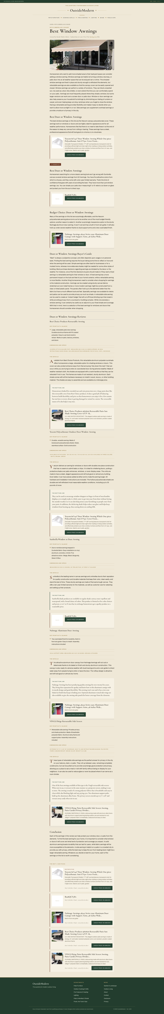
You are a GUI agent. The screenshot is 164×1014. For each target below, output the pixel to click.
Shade (102, 17)
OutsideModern (82, 10)
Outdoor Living (108, 989)
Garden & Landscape (110, 985)
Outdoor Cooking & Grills (81, 989)
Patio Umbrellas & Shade (62, 24)
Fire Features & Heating (81, 992)
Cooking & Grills (69, 17)
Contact (106, 995)
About (106, 992)
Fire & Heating (83, 17)
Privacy (106, 1001)
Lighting (94, 17)
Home (51, 24)
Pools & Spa (112, 17)
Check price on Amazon (75, 154)
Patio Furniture (54, 17)
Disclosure (107, 998)
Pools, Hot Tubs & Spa (80, 1001)
